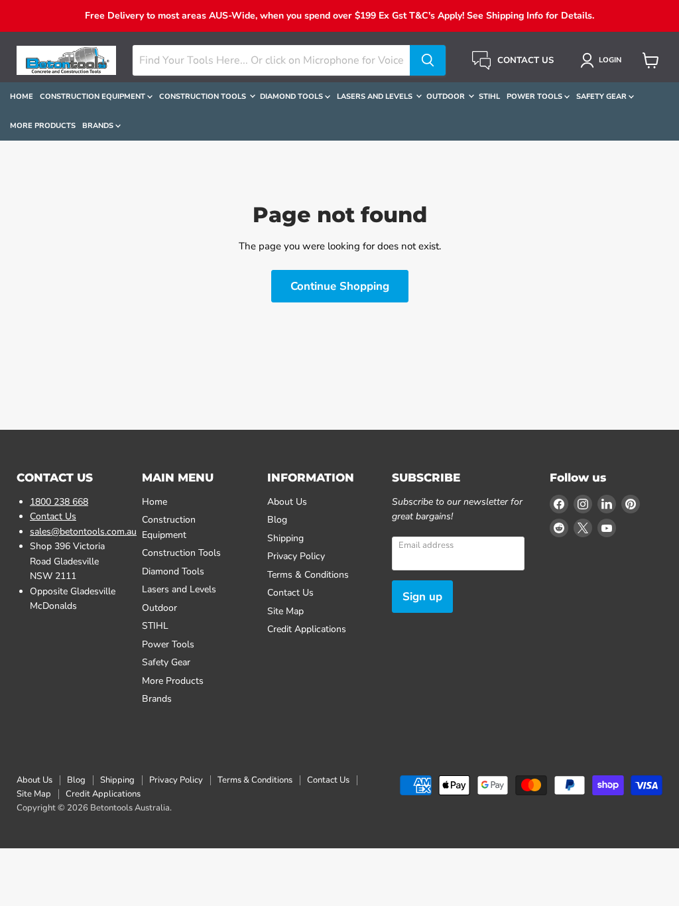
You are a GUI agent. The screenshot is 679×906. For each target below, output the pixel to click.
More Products (43, 126)
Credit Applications (306, 629)
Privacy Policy (296, 556)
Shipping (285, 538)
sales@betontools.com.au (83, 531)
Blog (277, 519)
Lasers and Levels (375, 96)
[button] (603, 60)
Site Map (285, 611)
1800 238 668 (59, 501)
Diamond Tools (292, 96)
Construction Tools (203, 96)
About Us (287, 501)
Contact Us (53, 516)
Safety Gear (602, 96)
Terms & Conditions (308, 574)
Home (21, 96)
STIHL (489, 96)
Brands (98, 126)
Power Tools (535, 96)
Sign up (422, 596)
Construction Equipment (93, 96)
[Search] (428, 60)
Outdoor (446, 96)
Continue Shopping (339, 286)
